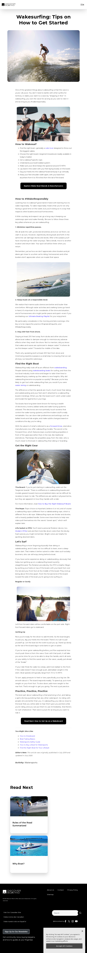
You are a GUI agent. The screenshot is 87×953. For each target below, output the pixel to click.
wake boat (49, 148)
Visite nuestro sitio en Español (15, 921)
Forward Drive (56, 426)
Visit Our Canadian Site (12, 912)
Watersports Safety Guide (30, 742)
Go (80, 913)
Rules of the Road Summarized (22, 824)
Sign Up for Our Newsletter (16, 931)
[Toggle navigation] (82, 4)
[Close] (82, 931)
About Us (50, 890)
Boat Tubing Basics (27, 739)
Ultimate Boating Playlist (39, 316)
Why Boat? (18, 863)
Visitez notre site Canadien (14, 917)
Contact (61, 890)
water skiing (20, 385)
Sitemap (50, 894)
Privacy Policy (72, 890)
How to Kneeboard (27, 736)
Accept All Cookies (64, 946)
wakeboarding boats (41, 371)
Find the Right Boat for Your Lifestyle (34, 748)
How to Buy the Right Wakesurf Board (54, 504)
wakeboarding (60, 368)
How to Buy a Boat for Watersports (34, 745)
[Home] (8, 4)
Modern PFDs (21, 531)
